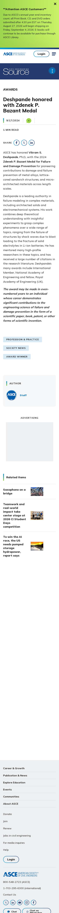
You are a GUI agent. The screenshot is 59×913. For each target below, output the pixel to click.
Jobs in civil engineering (17, 835)
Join (5, 821)
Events (7, 789)
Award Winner (17, 356)
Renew (7, 828)
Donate (7, 814)
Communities (11, 796)
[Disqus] (29, 612)
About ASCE (10, 803)
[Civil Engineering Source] (16, 71)
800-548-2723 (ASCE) (16, 881)
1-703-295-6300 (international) (22, 888)
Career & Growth (14, 768)
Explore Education (14, 782)
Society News (16, 348)
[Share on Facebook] (17, 143)
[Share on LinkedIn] (32, 143)
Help (6, 849)
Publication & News (15, 775)
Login (41, 54)
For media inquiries (14, 842)
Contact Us (9, 894)
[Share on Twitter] (24, 143)
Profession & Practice (22, 339)
